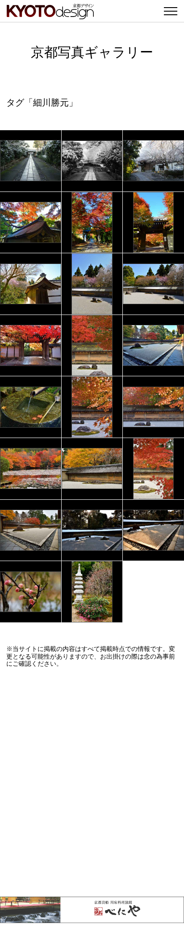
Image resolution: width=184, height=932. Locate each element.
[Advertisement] (92, 782)
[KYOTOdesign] (50, 14)
